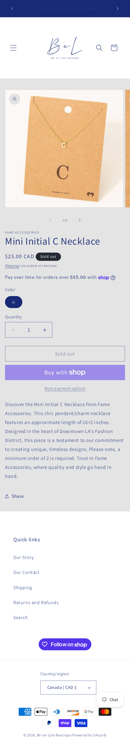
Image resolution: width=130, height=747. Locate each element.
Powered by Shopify (89, 735)
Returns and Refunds (36, 602)
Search (20, 617)
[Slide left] (50, 220)
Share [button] (18, 496)
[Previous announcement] (12, 8)
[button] (13, 48)
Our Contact (26, 572)
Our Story (23, 557)
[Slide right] (79, 220)
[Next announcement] (117, 8)
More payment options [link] (65, 388)
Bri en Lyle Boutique (54, 735)
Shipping (12, 266)
